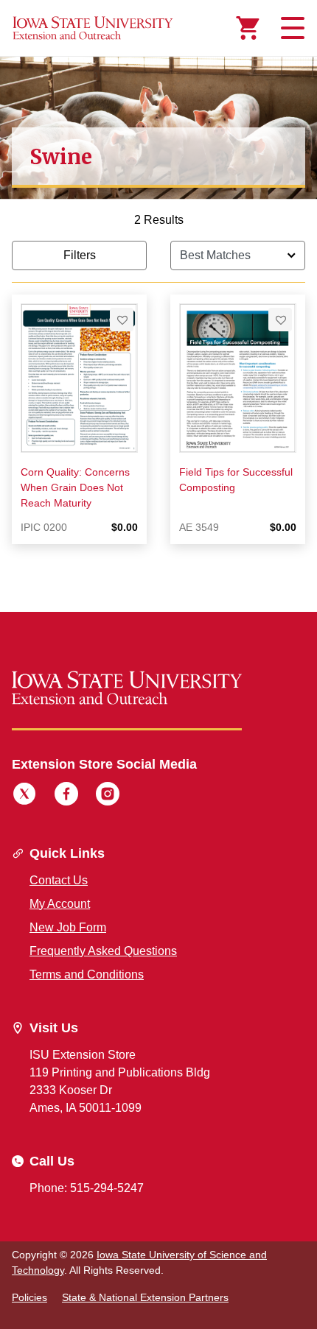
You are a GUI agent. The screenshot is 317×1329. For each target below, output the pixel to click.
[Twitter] (24, 796)
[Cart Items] (247, 28)
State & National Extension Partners (145, 1297)
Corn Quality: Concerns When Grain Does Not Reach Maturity (75, 487)
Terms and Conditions (86, 974)
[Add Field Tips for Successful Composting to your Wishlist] (280, 319)
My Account (59, 904)
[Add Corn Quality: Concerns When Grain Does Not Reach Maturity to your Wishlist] (121, 319)
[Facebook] (66, 796)
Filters (79, 255)
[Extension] (93, 28)
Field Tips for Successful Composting (236, 479)
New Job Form (67, 927)
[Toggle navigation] (290, 28)
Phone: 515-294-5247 (86, 1188)
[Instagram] (107, 796)
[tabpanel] (158, 389)
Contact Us (58, 880)
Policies (29, 1297)
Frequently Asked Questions (103, 951)
